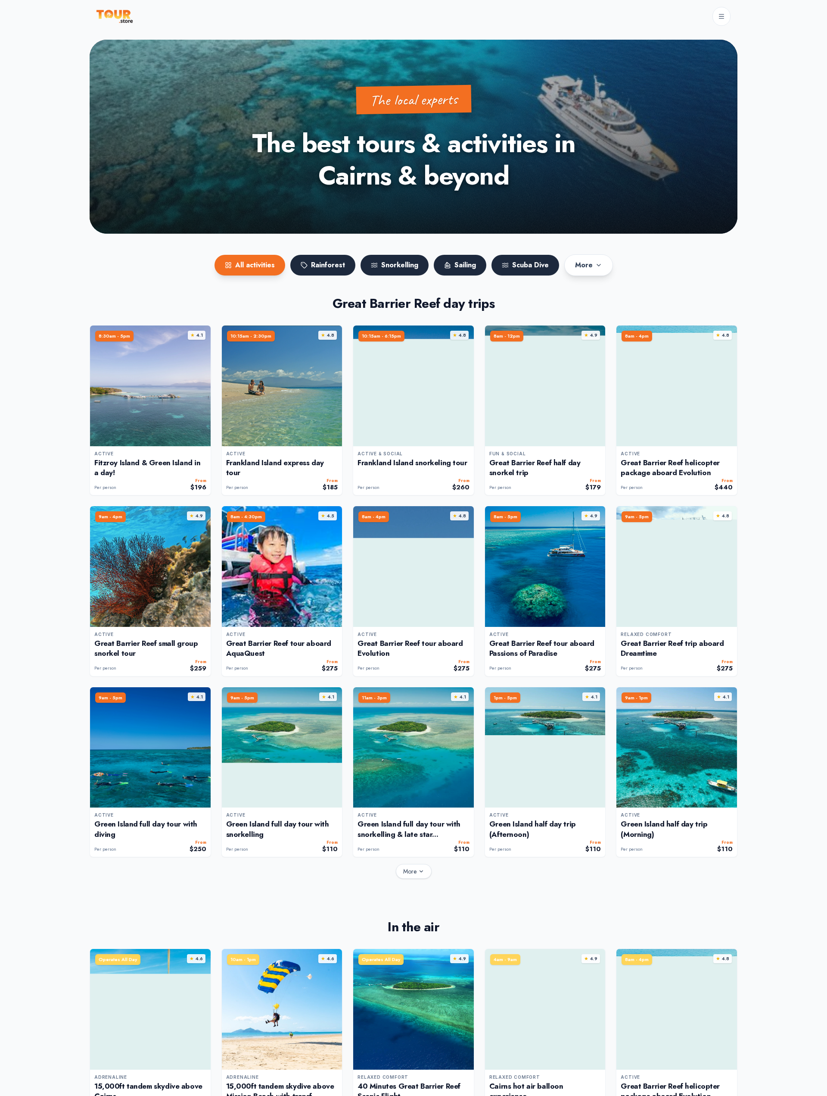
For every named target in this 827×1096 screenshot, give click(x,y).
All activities (255, 265)
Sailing (465, 265)
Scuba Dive (530, 265)
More (584, 265)
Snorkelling (399, 265)
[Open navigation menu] (721, 16)
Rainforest (328, 265)
